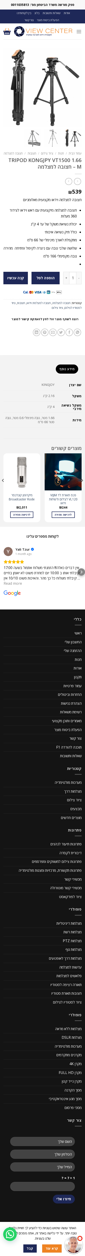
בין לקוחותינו (24, 13)
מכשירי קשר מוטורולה (66, 887)
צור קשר (29, 20)
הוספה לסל (45, 277)
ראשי (78, 633)
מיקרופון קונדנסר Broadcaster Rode (22, 497)
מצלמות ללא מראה (68, 1028)
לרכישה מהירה (63, 514)
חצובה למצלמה (13, 153)
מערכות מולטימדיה (68, 782)
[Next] (3, 489)
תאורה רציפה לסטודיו (66, 984)
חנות (61, 153)
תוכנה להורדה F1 (69, 747)
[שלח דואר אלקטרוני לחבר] (53, 332)
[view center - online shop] (43, 31)
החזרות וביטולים (70, 694)
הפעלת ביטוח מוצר (48, 20)
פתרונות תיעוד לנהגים (66, 843)
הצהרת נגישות (71, 703)
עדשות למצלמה (70, 967)
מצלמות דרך (73, 791)
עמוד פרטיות (72, 685)
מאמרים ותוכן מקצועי (67, 720)
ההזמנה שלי (73, 650)
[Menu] (79, 31)
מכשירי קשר (73, 879)
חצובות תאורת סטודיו (66, 993)
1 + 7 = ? (68, 1178)
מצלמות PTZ (72, 940)
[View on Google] (8, 551)
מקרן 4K (75, 1063)
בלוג (36, 13)
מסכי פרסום (73, 1107)
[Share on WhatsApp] (77, 332)
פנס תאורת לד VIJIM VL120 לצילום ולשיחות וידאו (63, 499)
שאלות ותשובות (52, 13)
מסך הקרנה (73, 1090)
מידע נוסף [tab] (67, 369)
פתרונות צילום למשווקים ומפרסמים (57, 861)
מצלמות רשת (72, 931)
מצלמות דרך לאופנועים (65, 958)
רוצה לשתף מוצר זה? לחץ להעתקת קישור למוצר (45, 319)
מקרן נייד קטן (72, 1081)
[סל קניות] (7, 31)
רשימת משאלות (71, 711)
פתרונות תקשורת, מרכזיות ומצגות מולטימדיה (50, 870)
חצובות (32, 153)
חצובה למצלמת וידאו (39, 303)
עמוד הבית (75, 153)
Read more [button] (13, 583)
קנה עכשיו (15, 277)
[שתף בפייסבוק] (69, 332)
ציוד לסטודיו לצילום (67, 1002)
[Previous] (82, 489)
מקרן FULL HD (70, 1072)
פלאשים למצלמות (69, 975)
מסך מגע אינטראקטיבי (65, 1098)
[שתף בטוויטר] (61, 332)
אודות (67, 13)
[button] (3, 572)
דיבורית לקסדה (70, 852)
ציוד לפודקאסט (70, 896)
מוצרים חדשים (71, 817)
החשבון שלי (73, 641)
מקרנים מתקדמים (69, 1054)
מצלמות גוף (74, 949)
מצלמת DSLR (72, 1037)
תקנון (78, 676)
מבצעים (76, 808)
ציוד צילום (47, 153)
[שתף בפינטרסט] (45, 332)
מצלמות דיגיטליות (69, 923)
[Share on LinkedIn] (36, 332)
